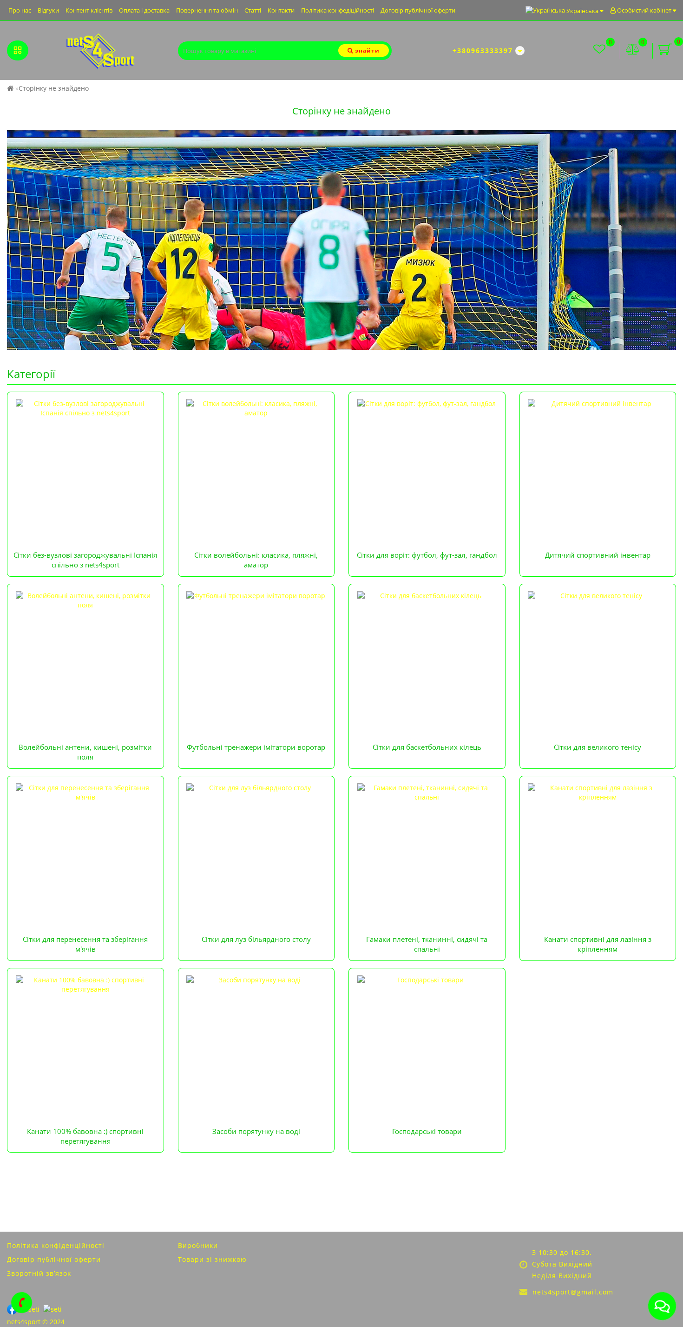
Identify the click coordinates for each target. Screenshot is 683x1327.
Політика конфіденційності (56, 1245)
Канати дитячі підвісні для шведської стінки (598, 461)
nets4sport (24, 1321)
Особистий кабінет (644, 10)
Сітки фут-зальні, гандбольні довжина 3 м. (423, 426)
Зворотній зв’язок (39, 1273)
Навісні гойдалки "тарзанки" (572, 403)
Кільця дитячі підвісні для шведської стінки (597, 437)
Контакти (281, 10)
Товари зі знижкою (212, 1259)
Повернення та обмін (207, 10)
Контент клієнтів (89, 10)
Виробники (198, 1245)
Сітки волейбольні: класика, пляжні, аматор (256, 559)
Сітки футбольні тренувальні (402, 414)
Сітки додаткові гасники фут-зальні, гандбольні (431, 437)
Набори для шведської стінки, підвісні (587, 426)
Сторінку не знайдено (54, 88)
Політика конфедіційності (337, 10)
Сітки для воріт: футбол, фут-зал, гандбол (427, 555)
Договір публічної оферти (418, 10)
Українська (582, 11)
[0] (633, 50)
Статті (252, 10)
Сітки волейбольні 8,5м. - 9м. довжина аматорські (246, 431)
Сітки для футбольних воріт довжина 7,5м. (423, 403)
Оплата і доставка (144, 10)
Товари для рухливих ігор (568, 414)
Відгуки (48, 10)
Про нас (19, 10)
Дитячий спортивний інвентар (597, 555)
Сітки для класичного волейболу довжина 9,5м (259, 403)
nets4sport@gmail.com (572, 1291)
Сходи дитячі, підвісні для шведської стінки (596, 449)
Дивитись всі (206, 447)
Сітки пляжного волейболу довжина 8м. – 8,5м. (259, 414)
